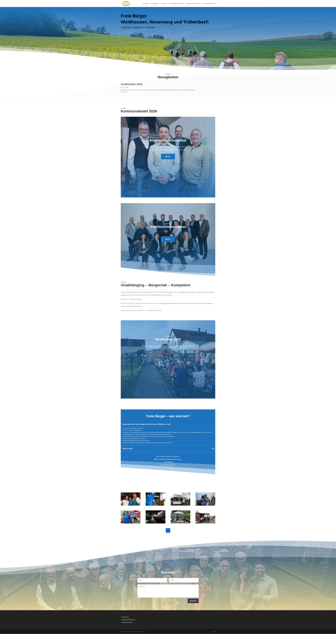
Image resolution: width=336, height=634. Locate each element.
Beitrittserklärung (127, 622)
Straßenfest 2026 (131, 84)
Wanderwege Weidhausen (176, 3)
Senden (193, 601)
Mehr (168, 156)
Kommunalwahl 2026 (209, 3)
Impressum (125, 617)
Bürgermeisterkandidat (194, 3)
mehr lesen (124, 92)
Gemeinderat (155, 3)
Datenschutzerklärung (128, 619)
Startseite (146, 3)
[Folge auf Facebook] (168, 530)
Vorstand (164, 3)
